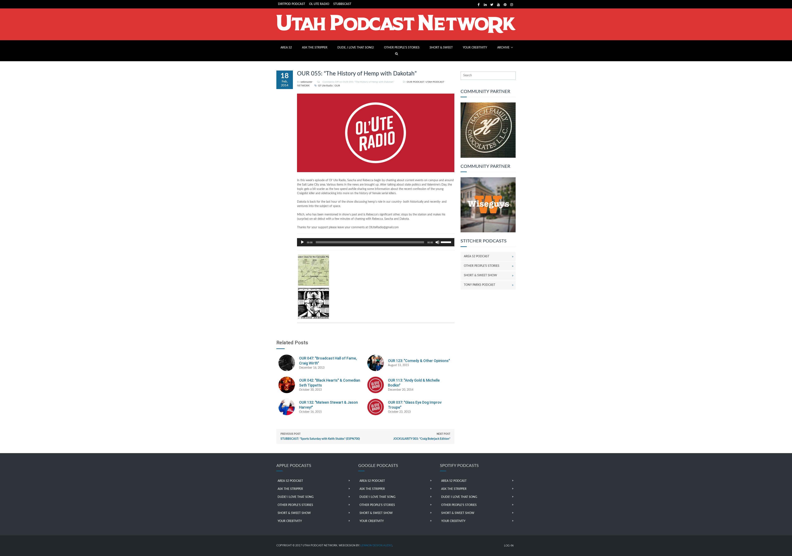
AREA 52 (286, 47)
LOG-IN (509, 545)
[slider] (446, 242)
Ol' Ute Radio (325, 85)
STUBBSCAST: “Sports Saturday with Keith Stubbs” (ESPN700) (320, 436)
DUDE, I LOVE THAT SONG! (355, 47)
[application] (375, 242)
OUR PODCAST (415, 82)
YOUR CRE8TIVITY (475, 47)
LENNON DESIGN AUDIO (376, 545)
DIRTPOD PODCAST (291, 4)
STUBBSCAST (342, 4)
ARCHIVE (503, 47)
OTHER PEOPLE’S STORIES (402, 47)
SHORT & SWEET (441, 47)
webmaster (306, 82)
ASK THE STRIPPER (314, 47)
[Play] (302, 242)
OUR (337, 85)
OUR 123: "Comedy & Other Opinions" (419, 361)
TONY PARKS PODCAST (479, 284)
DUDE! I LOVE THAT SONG (296, 497)
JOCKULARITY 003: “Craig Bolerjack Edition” (421, 436)
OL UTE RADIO (319, 4)
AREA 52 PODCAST (476, 256)
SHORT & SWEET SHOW (480, 275)
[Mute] (437, 242)
